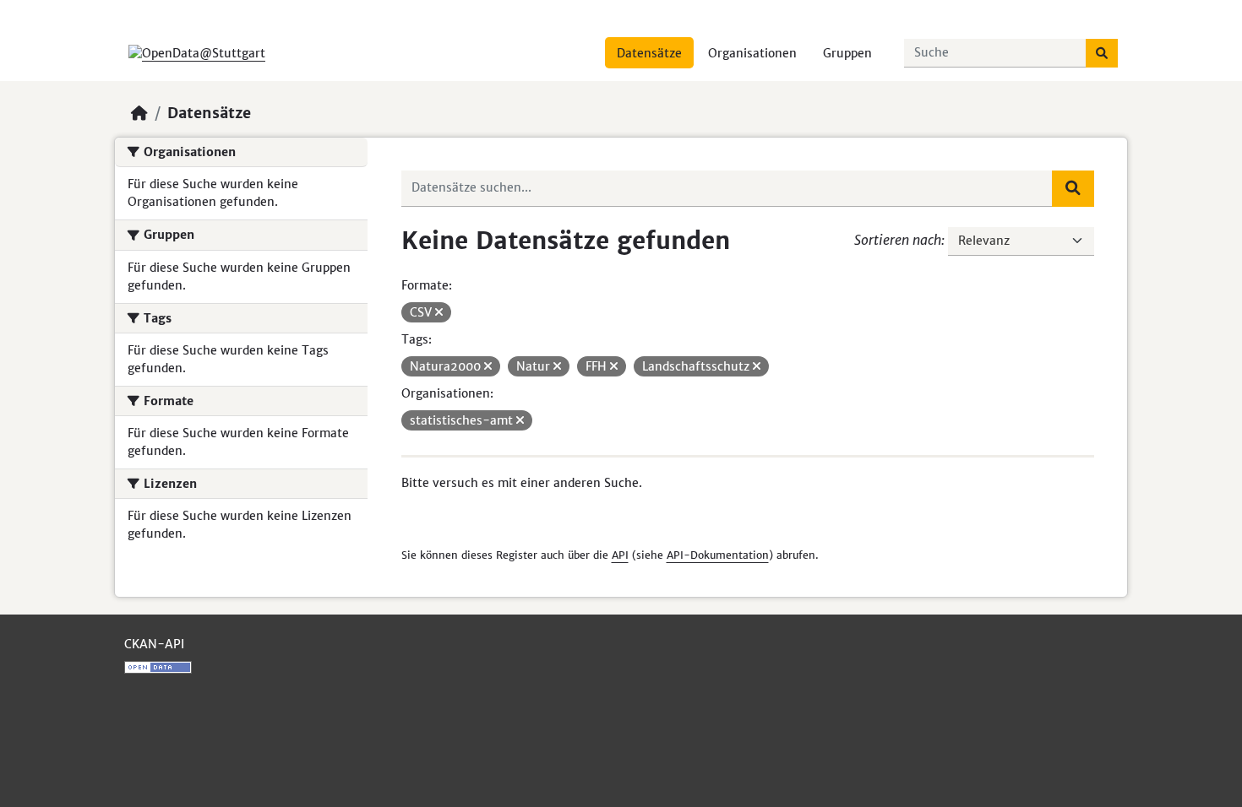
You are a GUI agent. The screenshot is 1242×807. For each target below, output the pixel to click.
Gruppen (847, 53)
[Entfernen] (439, 312)
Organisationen (752, 53)
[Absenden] (1102, 53)
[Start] (139, 113)
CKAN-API (154, 644)
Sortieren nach (897, 239)
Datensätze (649, 53)
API (620, 555)
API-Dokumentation (718, 555)
